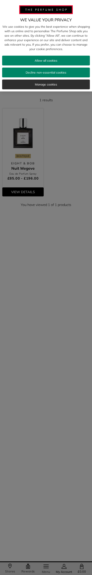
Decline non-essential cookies (46, 72)
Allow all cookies (46, 60)
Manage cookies (46, 84)
